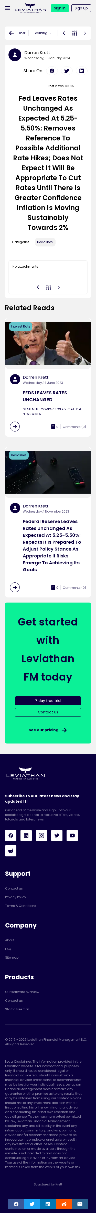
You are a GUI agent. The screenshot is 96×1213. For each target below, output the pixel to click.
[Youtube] (72, 835)
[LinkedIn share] (48, 1204)
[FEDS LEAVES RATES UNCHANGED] (15, 427)
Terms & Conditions (20, 906)
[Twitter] (56, 835)
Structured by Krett (48, 1184)
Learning (40, 33)
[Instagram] (41, 835)
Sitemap (11, 957)
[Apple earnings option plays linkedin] (82, 70)
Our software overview (22, 992)
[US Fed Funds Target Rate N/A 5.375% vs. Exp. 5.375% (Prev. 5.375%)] (64, 33)
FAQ (8, 949)
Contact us (14, 888)
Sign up (81, 8)
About (9, 940)
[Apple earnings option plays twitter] (67, 70)
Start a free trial (17, 1009)
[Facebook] (10, 835)
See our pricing (43, 730)
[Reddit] (10, 850)
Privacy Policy (15, 897)
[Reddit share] (64, 1204)
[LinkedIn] (26, 835)
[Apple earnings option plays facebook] (52, 70)
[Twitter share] (32, 1204)
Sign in (60, 8)
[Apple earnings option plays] (85, 33)
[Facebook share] (16, 1204)
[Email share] (80, 1204)
